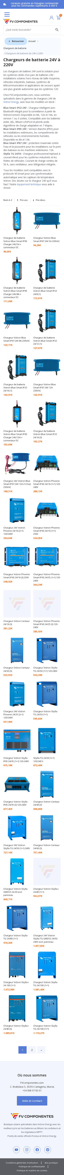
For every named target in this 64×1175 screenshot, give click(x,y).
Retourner (18, 41)
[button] (7, 14)
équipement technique (29, 184)
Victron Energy (11, 102)
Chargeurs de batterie (14, 48)
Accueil (31, 41)
